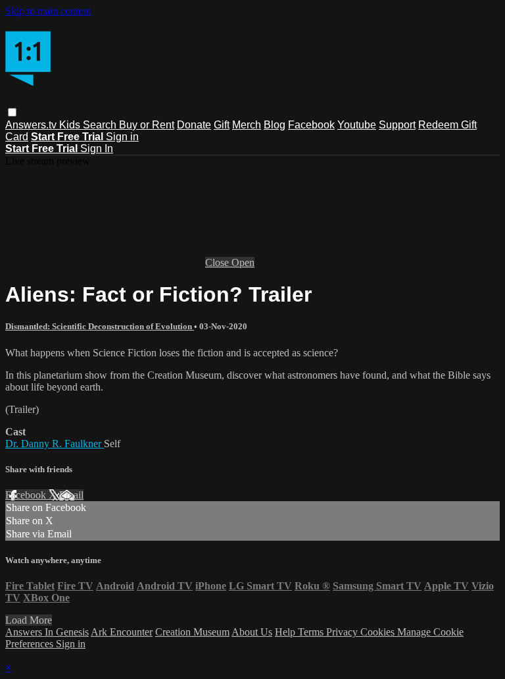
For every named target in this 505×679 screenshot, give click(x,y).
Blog (274, 124)
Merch (246, 124)
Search (101, 124)
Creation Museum (192, 632)
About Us (251, 632)
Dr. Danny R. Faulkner (54, 443)
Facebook (311, 124)
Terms (312, 632)
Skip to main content (48, 10)
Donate (194, 124)
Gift (221, 124)
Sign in (122, 136)
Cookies (378, 632)
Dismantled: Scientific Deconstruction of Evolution (99, 326)
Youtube (356, 124)
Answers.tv (32, 124)
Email (71, 495)
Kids (71, 124)
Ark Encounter (122, 632)
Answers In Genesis (47, 632)
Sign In (96, 148)
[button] (12, 112)
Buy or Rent (146, 124)
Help (286, 632)
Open (242, 262)
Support (397, 124)
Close (218, 262)
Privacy (343, 632)
